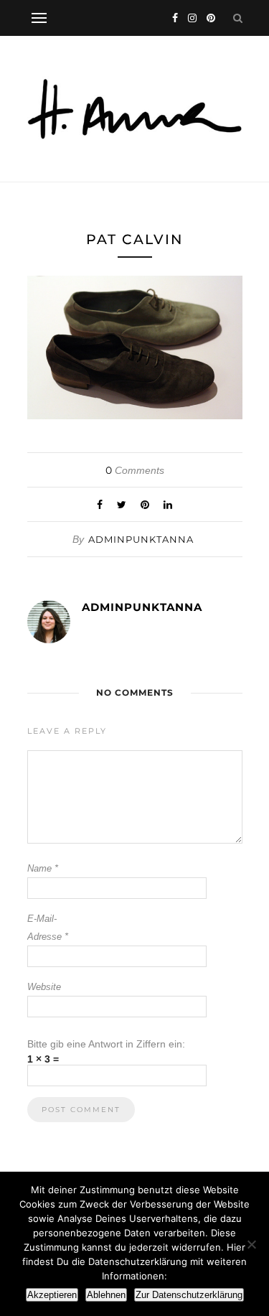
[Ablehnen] (251, 1244)
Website (44, 986)
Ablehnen (106, 1294)
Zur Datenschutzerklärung (189, 1294)
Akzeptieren (52, 1294)
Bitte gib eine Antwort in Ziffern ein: (106, 1044)
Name (42, 868)
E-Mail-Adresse (47, 927)
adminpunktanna (141, 539)
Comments (134, 470)
